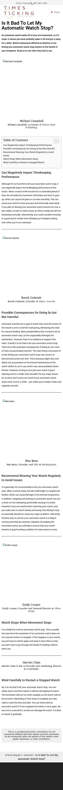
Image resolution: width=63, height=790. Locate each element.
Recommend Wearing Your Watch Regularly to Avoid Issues (28, 154)
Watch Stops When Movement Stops (20, 159)
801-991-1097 (40, 3)
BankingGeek (49, 464)
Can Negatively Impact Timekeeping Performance (27, 145)
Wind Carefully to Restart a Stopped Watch (23, 162)
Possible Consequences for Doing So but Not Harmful (29, 148)
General (28, 755)
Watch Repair (13, 755)
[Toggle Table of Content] (54, 140)
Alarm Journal (47, 301)
